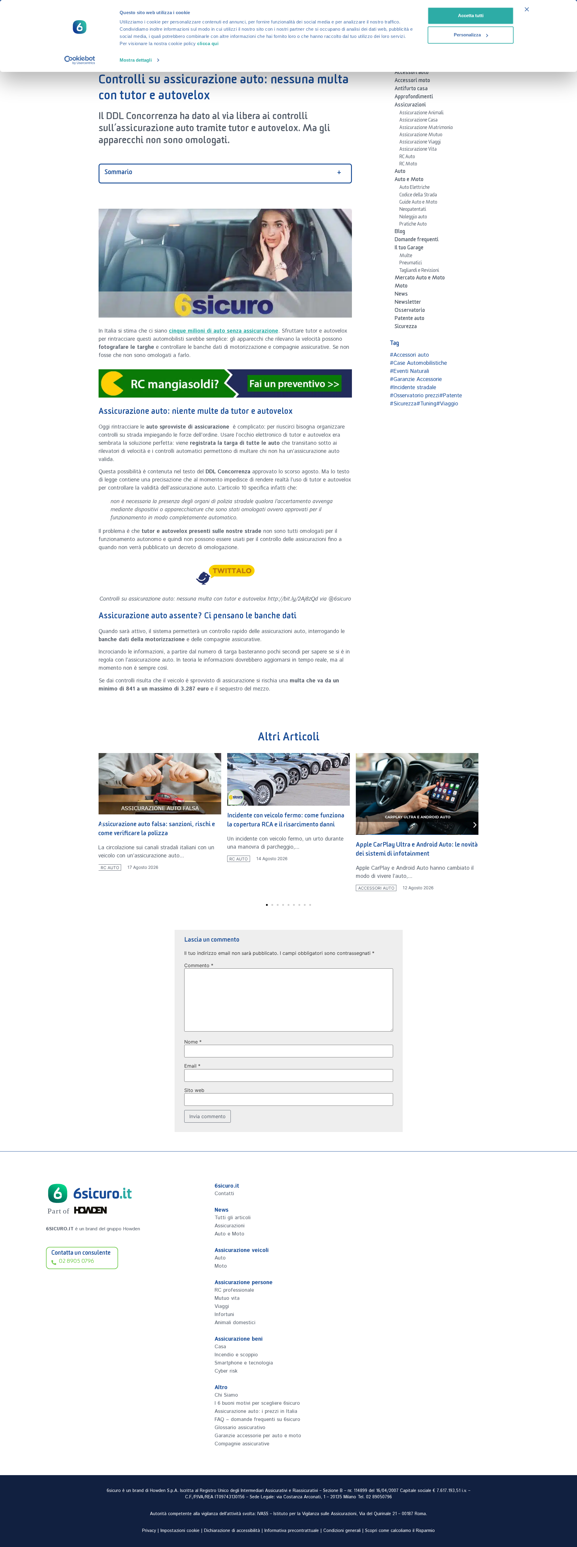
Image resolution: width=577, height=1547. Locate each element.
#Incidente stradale (413, 388)
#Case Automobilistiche (418, 363)
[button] (102, 825)
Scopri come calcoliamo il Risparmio (400, 1531)
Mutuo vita (227, 1298)
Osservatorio (410, 311)
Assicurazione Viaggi (420, 142)
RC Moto (408, 164)
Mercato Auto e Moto (420, 278)
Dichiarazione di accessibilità (232, 1531)
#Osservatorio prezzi (414, 396)
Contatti (224, 1193)
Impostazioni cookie (180, 1531)
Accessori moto (412, 81)
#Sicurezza (403, 404)
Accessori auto (412, 73)
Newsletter (408, 303)
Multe (405, 256)
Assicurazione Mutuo (420, 135)
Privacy (149, 1531)
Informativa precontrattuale (291, 1531)
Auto (400, 172)
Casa (220, 1346)
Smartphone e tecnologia (244, 1363)
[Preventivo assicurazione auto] (225, 383)
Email (192, 1065)
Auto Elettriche (414, 188)
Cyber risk (226, 1371)
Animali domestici (235, 1322)
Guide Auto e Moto (418, 203)
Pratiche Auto (413, 225)
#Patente (450, 396)
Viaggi (222, 1306)
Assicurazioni (410, 106)
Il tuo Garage (409, 248)
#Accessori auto (409, 355)
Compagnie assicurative (242, 1443)
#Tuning (426, 404)
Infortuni (224, 1314)
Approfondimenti (414, 97)
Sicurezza (406, 327)
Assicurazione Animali (421, 113)
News (401, 295)
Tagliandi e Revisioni (419, 271)
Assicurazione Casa (418, 120)
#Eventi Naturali (409, 371)
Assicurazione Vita (418, 150)
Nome (193, 1041)
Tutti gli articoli (233, 1217)
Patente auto (409, 319)
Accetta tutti (471, 15)
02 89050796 (379, 1497)
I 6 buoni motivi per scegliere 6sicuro (257, 1403)
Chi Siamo (226, 1395)
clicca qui (207, 43)
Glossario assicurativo (240, 1427)
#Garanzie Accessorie (416, 379)
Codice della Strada (418, 195)
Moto (401, 287)
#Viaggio (447, 404)
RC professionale (234, 1290)
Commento (198, 965)
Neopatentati (412, 210)
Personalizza (467, 34)
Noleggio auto (413, 217)
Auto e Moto (409, 180)
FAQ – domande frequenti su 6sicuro (257, 1419)
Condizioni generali (342, 1531)
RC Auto (407, 157)
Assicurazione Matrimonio (426, 128)
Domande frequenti (416, 240)
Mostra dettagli (136, 60)
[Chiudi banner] (527, 9)
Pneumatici (410, 263)
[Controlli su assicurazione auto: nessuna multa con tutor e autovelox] (225, 573)
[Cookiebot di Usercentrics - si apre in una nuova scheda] (79, 60)
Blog (400, 232)
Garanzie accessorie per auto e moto (258, 1435)
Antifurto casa (411, 89)
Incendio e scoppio (236, 1354)
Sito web (194, 1090)
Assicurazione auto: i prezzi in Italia (256, 1411)
